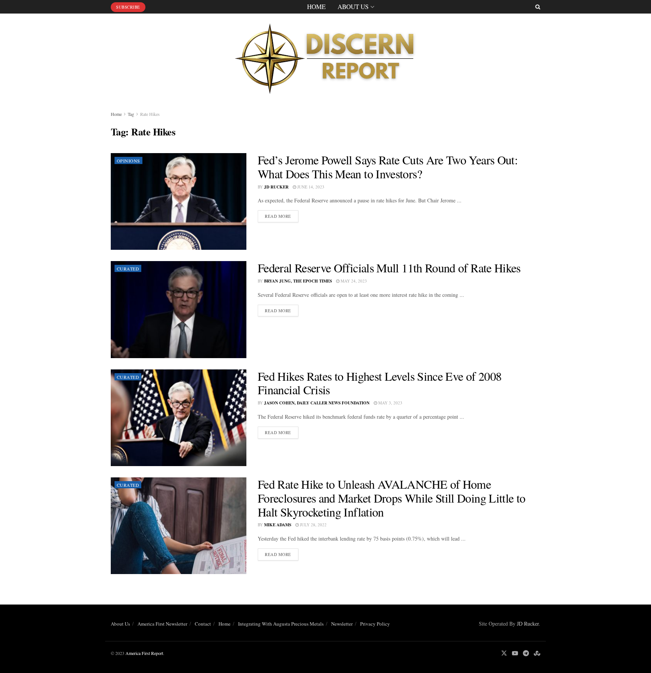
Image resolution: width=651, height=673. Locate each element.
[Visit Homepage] (325, 56)
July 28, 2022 (313, 524)
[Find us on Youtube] (515, 653)
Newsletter (342, 623)
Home (316, 6)
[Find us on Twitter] (504, 653)
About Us (353, 6)
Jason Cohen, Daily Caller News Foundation (317, 403)
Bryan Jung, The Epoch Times (298, 281)
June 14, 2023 (310, 187)
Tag (131, 114)
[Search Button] (537, 6)
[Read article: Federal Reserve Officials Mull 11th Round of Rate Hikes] (178, 309)
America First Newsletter (162, 623)
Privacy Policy (375, 623)
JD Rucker (276, 187)
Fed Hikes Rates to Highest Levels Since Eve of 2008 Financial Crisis (379, 383)
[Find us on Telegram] (526, 653)
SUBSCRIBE (128, 7)
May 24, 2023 (353, 281)
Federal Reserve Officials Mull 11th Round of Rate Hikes (389, 268)
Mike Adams (277, 525)
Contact (203, 623)
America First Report (144, 653)
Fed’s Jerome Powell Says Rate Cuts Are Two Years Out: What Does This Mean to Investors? (388, 167)
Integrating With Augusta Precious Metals (281, 623)
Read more (281, 216)
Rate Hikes (150, 114)
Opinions (128, 161)
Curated (128, 269)
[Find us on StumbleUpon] (537, 653)
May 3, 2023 (389, 403)
